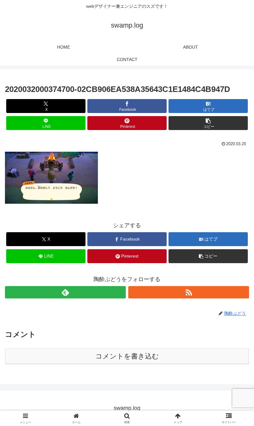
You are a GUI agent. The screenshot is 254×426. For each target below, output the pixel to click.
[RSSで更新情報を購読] (188, 292)
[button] (208, 123)
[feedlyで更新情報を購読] (65, 292)
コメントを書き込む (127, 356)
